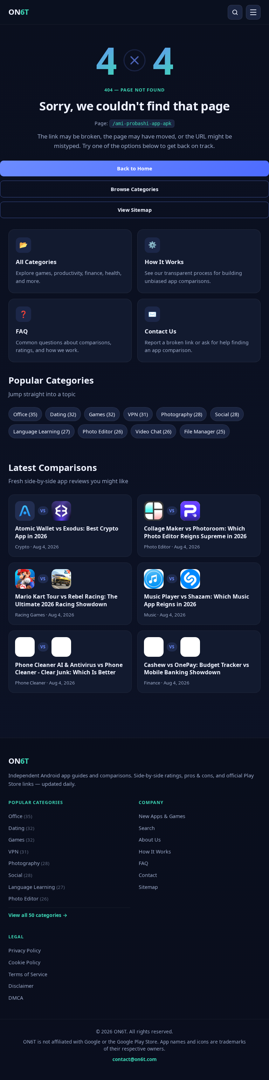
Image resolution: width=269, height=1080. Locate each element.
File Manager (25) (204, 431)
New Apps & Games (162, 816)
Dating (21, 828)
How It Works (155, 851)
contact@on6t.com (134, 1059)
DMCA (15, 997)
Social (20, 875)
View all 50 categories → (37, 915)
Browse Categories (134, 189)
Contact (148, 875)
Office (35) (25, 414)
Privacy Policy (24, 950)
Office (20, 816)
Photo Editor (28, 898)
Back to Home (134, 168)
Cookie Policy (24, 962)
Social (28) (227, 414)
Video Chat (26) (153, 431)
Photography (28, 863)
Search (147, 828)
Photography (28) (181, 414)
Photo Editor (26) (103, 431)
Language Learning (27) (41, 431)
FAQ (143, 863)
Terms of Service (27, 974)
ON (18, 12)
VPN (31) (138, 414)
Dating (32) (63, 414)
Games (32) (102, 414)
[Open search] (235, 12)
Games (21, 839)
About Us (150, 839)
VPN (18, 851)
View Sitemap (135, 210)
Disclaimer (21, 986)
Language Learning (36, 887)
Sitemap (148, 887)
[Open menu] (253, 12)
